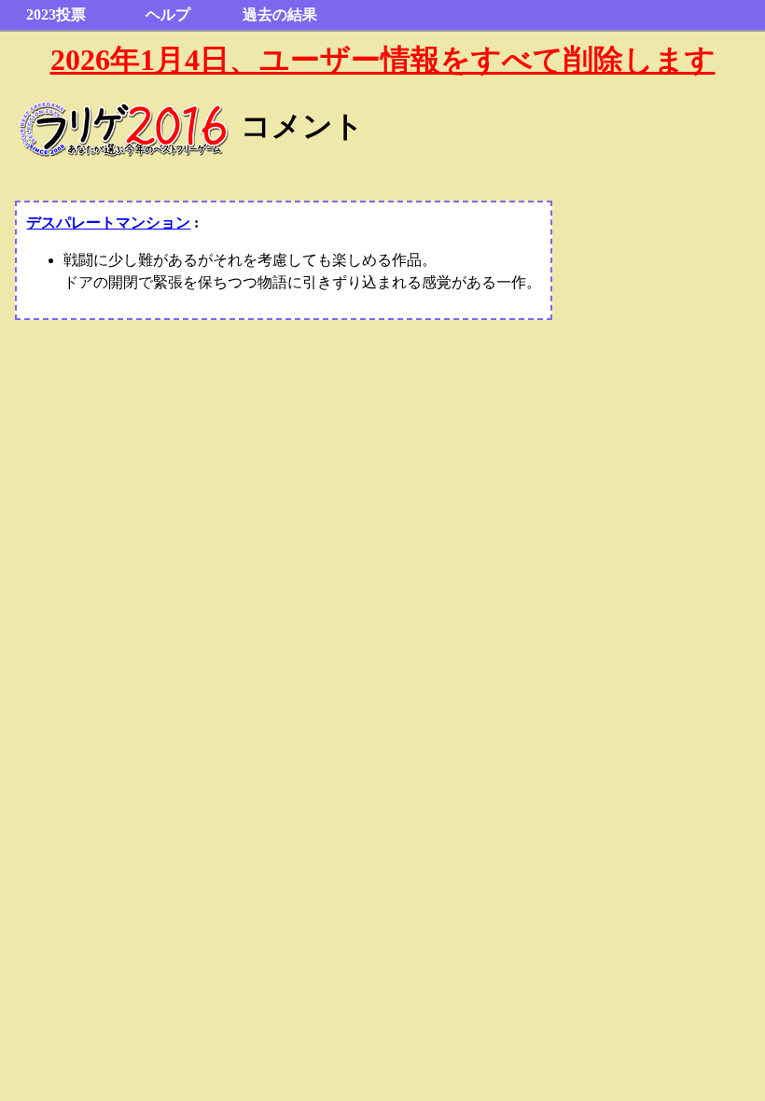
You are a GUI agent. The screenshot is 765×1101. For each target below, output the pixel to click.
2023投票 (56, 14)
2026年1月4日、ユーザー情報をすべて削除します (383, 60)
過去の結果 (280, 14)
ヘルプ (168, 14)
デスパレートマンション (108, 222)
